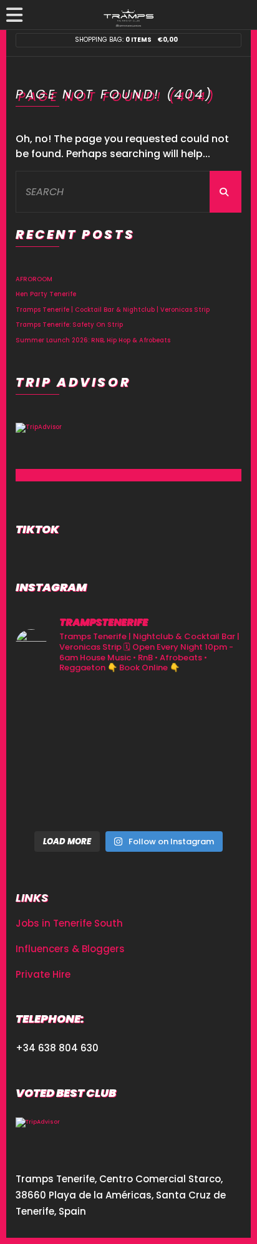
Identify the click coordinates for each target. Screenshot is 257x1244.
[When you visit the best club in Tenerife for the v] (51, 754)
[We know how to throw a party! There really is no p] (205, 754)
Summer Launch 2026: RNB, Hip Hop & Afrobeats (93, 340)
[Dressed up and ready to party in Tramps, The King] (205, 708)
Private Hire (43, 974)
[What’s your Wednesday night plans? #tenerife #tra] (51, 801)
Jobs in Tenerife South (69, 923)
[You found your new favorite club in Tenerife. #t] (128, 754)
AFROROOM (34, 279)
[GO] (225, 192)
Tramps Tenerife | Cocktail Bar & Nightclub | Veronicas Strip (113, 310)
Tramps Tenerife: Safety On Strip (69, 325)
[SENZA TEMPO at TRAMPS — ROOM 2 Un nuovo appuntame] (128, 708)
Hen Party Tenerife (46, 294)
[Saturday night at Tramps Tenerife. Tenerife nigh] (128, 801)
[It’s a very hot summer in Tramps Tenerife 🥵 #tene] (205, 801)
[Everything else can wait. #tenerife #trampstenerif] (51, 708)
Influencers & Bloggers (70, 948)
